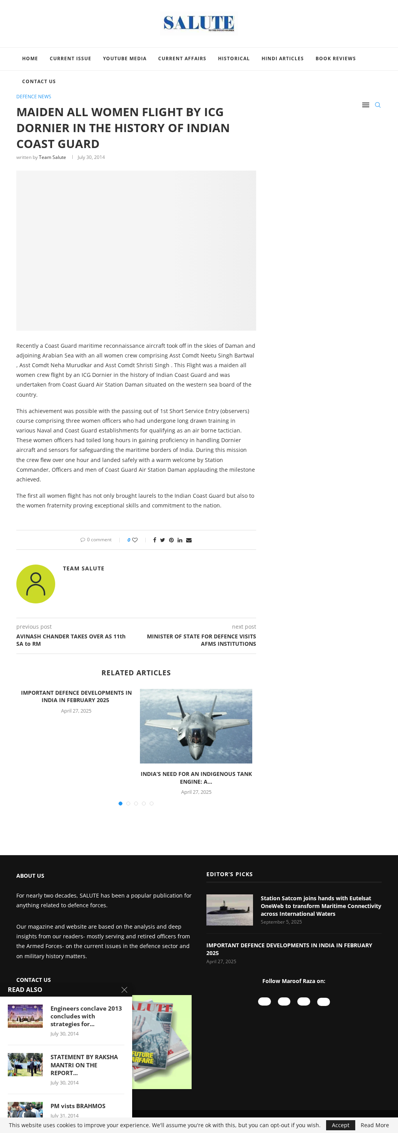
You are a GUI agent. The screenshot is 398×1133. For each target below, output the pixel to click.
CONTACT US (33, 979)
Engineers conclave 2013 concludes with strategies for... (86, 1016)
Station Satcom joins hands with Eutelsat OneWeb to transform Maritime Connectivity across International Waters (321, 905)
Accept (340, 1125)
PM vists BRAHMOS (78, 1106)
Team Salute (52, 157)
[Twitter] (323, 1002)
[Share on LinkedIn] (180, 540)
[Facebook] (303, 1001)
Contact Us (39, 81)
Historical (234, 58)
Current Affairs (182, 58)
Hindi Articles (283, 58)
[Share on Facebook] (154, 540)
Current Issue (70, 58)
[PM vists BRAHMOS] (25, 1113)
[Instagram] (284, 1001)
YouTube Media (125, 58)
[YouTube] (264, 1001)
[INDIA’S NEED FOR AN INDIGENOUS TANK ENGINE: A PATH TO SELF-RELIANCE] (196, 726)
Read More (375, 1125)
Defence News (33, 96)
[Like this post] (140, 540)
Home (30, 58)
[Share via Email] (189, 540)
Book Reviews (336, 58)
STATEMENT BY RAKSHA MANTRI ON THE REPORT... (84, 1065)
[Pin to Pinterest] (171, 540)
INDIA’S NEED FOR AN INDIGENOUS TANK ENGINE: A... (196, 777)
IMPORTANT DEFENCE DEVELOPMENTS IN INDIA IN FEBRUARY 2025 (76, 696)
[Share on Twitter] (162, 540)
